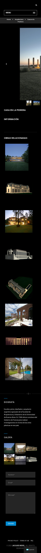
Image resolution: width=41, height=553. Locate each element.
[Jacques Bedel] (20, 5)
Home (9, 19)
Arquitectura (19, 19)
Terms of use (24, 541)
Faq (32, 541)
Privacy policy (13, 541)
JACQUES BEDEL (18, 545)
